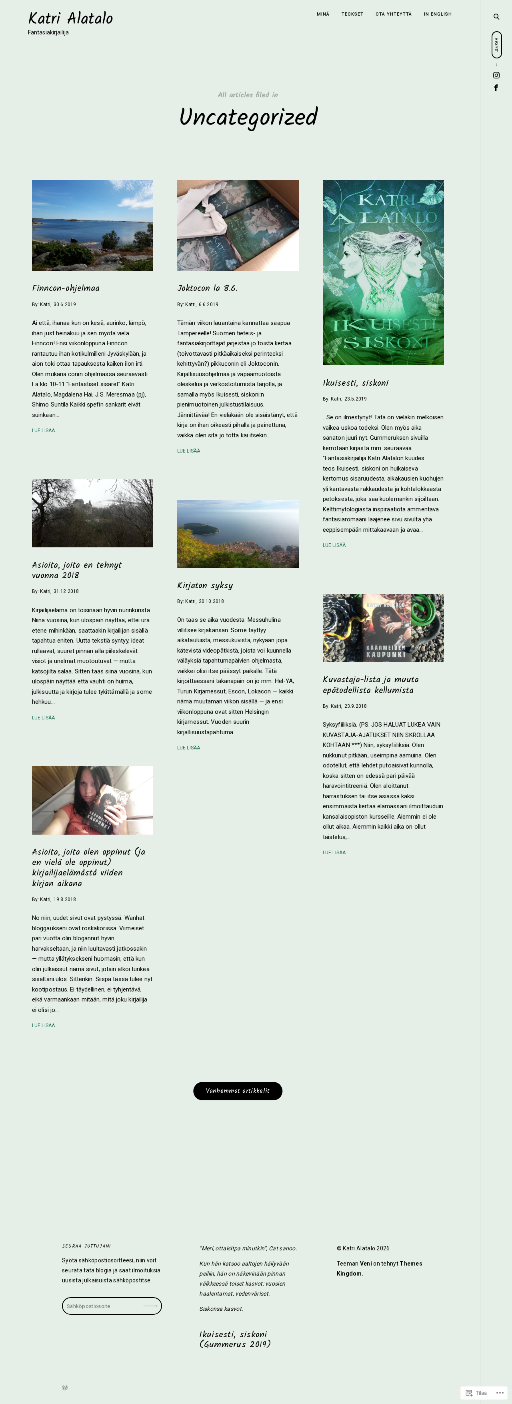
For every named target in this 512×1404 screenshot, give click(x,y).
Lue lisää (43, 430)
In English (438, 14)
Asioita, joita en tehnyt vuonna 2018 (77, 570)
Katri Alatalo (70, 19)
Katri (45, 304)
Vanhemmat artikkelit (238, 1091)
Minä (323, 14)
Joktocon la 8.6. (207, 289)
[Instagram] (496, 75)
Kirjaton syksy (205, 586)
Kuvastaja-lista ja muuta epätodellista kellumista (371, 685)
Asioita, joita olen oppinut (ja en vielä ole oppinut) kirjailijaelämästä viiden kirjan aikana (88, 868)
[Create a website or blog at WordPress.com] (65, 1388)
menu (496, 16)
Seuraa (151, 1303)
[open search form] (496, 16)
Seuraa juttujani (86, 1246)
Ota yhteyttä (394, 14)
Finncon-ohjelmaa (66, 289)
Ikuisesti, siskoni (355, 383)
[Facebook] (496, 88)
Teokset (353, 14)
